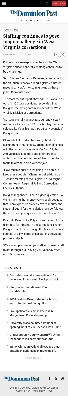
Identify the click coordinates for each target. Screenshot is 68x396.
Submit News (44, 20)
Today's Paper (24, 20)
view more (32, 357)
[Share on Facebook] (56, 54)
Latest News (11, 30)
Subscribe (59, 4)
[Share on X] (62, 54)
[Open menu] (4, 3)
